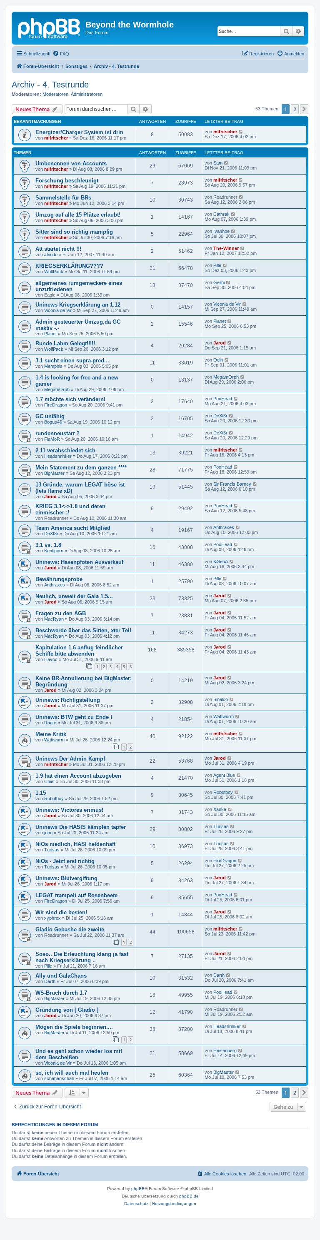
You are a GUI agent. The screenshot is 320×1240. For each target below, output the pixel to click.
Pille (217, 265)
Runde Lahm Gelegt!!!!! (65, 343)
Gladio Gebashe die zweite (69, 929)
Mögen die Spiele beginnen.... (74, 1027)
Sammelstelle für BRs (63, 198)
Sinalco (220, 699)
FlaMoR (52, 439)
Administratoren (86, 94)
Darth (49, 981)
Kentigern (53, 550)
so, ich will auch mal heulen (71, 1073)
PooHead (222, 398)
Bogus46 (53, 421)
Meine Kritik (50, 734)
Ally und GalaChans (61, 976)
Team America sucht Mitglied (72, 528)
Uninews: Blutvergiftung (66, 878)
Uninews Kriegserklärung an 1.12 (77, 305)
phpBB (138, 1188)
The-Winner (226, 248)
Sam (217, 162)
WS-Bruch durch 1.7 (61, 993)
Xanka (219, 809)
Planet (50, 333)
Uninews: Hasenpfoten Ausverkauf (79, 562)
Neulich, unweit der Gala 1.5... (74, 596)
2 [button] (294, 109)
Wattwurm (223, 716)
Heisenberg (225, 1050)
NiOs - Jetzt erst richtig (65, 861)
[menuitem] (60, 54)
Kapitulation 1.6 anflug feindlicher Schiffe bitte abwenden (79, 650)
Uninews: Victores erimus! (69, 810)
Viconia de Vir (58, 310)
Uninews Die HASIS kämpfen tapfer (80, 827)
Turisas (221, 826)
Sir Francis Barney (232, 484)
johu (48, 832)
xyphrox (52, 918)
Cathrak (221, 214)
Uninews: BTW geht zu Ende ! (73, 717)
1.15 (40, 793)
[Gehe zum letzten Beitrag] (241, 131)
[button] (304, 109)
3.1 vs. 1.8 (48, 545)
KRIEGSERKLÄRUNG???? (69, 266)
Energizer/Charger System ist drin (79, 132)
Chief (49, 781)
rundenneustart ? (57, 433)
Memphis (53, 366)
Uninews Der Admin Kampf (70, 759)
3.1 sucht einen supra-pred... (72, 360)
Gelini (219, 282)
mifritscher (56, 137)
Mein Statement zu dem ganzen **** (81, 467)
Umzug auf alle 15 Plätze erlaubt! (77, 215)
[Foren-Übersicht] (49, 27)
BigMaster (54, 473)
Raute (50, 722)
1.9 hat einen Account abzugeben (78, 776)
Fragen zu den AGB (60, 613)
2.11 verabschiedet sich (65, 450)
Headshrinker (58, 456)
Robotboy (54, 798)
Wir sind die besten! (61, 912)
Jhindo (51, 254)
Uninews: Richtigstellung (67, 700)
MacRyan (54, 618)
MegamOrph (57, 389)
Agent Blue (224, 775)
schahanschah (59, 1078)
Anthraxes (223, 527)
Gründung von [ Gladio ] (66, 1010)
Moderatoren (55, 94)
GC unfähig (50, 416)
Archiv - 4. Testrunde (50, 84)
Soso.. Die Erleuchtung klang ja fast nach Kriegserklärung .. (81, 957)
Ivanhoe (221, 231)
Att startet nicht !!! (58, 249)
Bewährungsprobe (58, 579)
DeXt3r (220, 415)
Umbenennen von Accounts (71, 163)
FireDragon (55, 404)
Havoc (51, 659)
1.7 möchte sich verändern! (70, 399)
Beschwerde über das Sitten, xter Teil (83, 630)
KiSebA (220, 561)
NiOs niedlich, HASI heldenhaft (75, 844)
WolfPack (53, 271)
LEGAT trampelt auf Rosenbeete (76, 895)
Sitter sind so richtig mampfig (74, 232)
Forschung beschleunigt (66, 180)
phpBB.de (189, 1196)
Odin (218, 359)
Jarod (219, 342)
